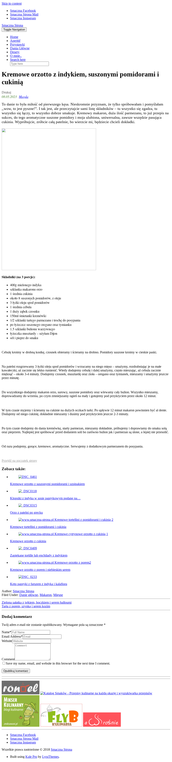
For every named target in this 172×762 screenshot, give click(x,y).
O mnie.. (16, 56)
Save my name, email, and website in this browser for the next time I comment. (58, 663)
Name (6, 632)
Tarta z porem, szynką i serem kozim (26, 606)
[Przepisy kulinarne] (20, 725)
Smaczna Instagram (23, 18)
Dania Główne (20, 48)
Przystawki (17, 44)
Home (14, 37)
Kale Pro (31, 756)
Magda (23, 96)
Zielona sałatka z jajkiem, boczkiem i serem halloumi (37, 602)
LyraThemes (50, 756)
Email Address (12, 636)
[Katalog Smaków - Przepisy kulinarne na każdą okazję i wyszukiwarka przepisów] (96, 693)
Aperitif (15, 40)
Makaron (46, 595)
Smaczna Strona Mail (24, 14)
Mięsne (58, 595)
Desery (15, 52)
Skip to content (12, 3)
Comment (8, 659)
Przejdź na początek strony (19, 460)
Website (7, 641)
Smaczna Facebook (23, 10)
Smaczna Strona (12, 25)
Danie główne (28, 595)
